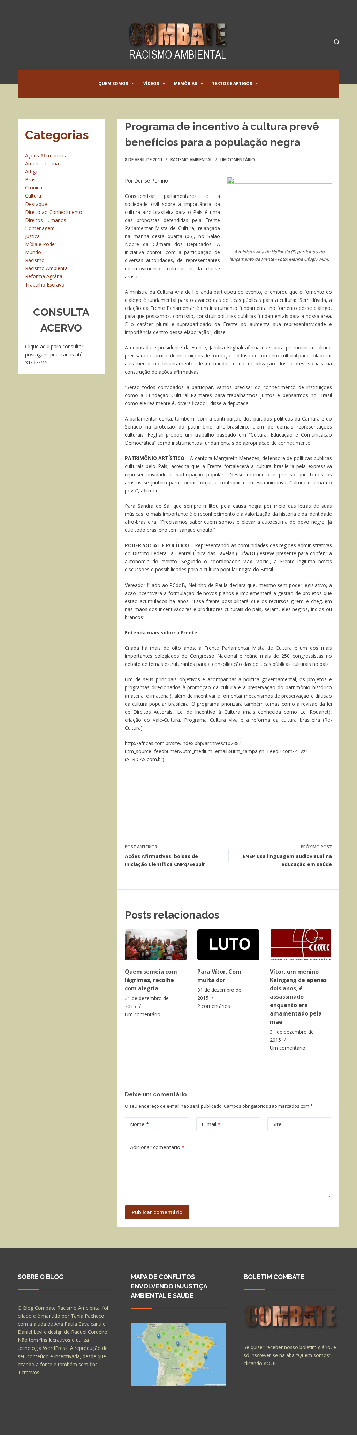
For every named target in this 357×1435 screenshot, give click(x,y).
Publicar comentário (157, 1212)
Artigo (32, 171)
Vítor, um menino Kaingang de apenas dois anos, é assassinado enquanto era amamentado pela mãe (298, 997)
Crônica (33, 187)
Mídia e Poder (40, 244)
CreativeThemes (141, 1422)
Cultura (33, 195)
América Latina (42, 163)
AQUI (269, 1363)
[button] (133, 84)
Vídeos (151, 84)
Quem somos (113, 84)
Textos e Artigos (232, 84)
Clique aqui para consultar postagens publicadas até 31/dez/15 (54, 354)
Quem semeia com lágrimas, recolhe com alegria (151, 980)
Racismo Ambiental (191, 160)
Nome (139, 1124)
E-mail (211, 1124)
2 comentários (213, 1006)
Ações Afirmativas (45, 155)
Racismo (35, 260)
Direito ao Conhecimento (53, 212)
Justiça (32, 236)
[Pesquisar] (336, 42)
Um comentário (237, 160)
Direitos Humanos (45, 220)
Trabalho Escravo (44, 284)
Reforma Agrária (43, 276)
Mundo (33, 252)
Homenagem (40, 228)
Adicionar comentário (157, 1147)
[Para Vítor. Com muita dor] (228, 944)
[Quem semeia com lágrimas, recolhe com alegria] (156, 944)
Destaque (36, 204)
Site (277, 1124)
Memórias (185, 84)
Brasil (31, 179)
